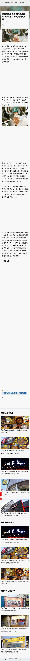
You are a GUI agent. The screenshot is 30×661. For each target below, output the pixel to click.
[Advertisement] (15, 78)
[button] (3, 25)
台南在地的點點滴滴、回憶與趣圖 (15, 393)
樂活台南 (14, 659)
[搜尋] (28, 3)
